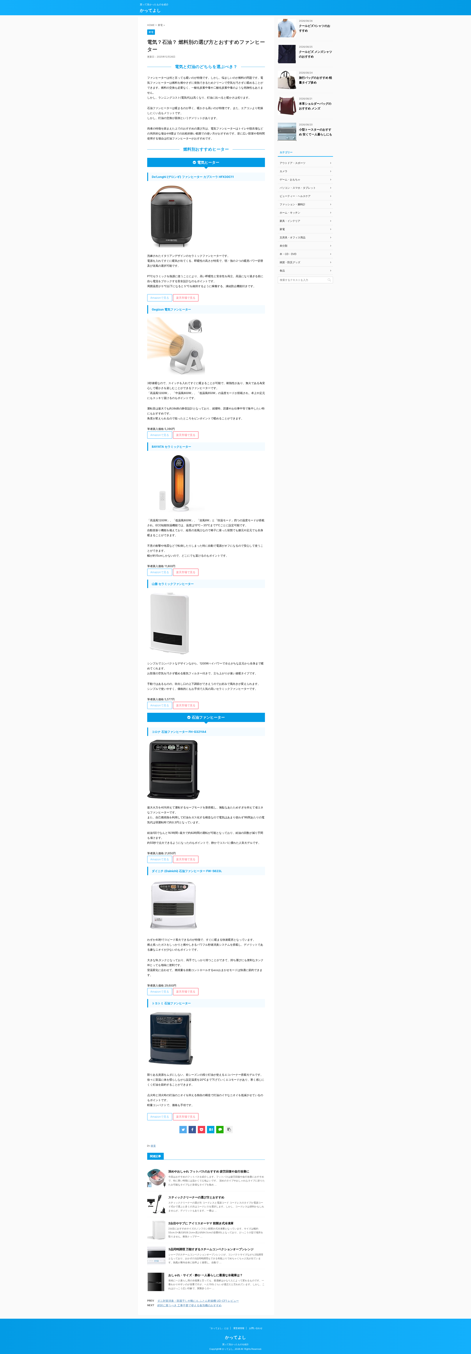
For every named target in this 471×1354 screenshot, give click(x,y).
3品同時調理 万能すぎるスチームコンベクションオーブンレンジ (211, 1249)
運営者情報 (238, 1328)
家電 (153, 1145)
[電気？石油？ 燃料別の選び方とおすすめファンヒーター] (210, 1129)
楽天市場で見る (185, 297)
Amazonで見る (159, 297)
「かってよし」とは (219, 1328)
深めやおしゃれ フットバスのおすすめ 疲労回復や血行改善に (208, 1171)
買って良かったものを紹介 (235, 1344)
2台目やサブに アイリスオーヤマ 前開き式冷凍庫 (200, 1223)
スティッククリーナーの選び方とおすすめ (196, 1197)
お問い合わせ (255, 1328)
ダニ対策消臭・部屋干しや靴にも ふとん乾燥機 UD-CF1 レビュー (198, 1300)
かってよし (150, 10)
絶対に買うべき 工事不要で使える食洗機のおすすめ (189, 1305)
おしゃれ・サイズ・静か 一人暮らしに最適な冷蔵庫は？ (205, 1275)
